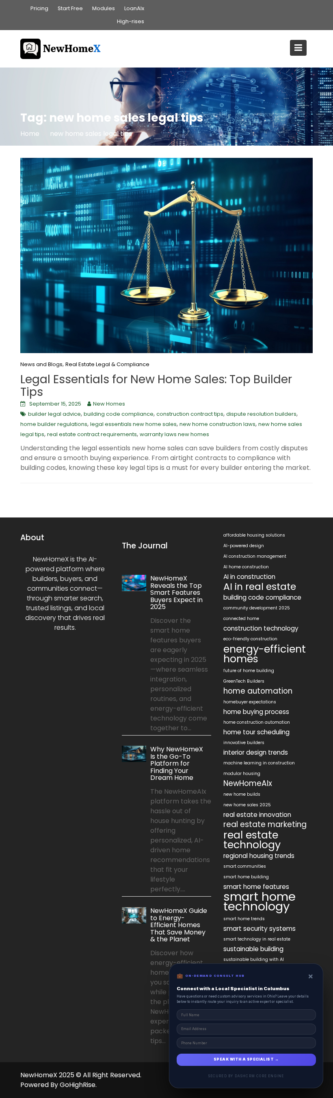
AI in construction (249, 576)
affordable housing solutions (254, 535)
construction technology (260, 628)
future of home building (248, 671)
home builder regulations (53, 424)
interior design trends (255, 752)
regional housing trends (258, 855)
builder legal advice (54, 414)
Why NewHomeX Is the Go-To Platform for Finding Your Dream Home (176, 763)
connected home (241, 619)
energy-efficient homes (264, 654)
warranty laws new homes (174, 434)
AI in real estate (259, 587)
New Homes (109, 404)
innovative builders (243, 743)
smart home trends (244, 919)
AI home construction (246, 567)
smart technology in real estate (256, 939)
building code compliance (119, 414)
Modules (103, 8)
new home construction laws (217, 424)
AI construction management (254, 556)
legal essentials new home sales (133, 424)
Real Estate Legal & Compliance (107, 364)
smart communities (244, 866)
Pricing (39, 8)
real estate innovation (257, 814)
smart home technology (259, 901)
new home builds (241, 794)
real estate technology (252, 839)
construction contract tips (189, 414)
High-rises (130, 21)
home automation (257, 691)
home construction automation (256, 722)
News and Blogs (41, 364)
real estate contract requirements (92, 434)
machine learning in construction (259, 763)
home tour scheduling (256, 732)
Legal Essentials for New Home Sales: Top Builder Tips (156, 385)
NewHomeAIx (247, 783)
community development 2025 (256, 608)
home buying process (256, 711)
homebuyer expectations (249, 702)
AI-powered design (243, 546)
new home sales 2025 (247, 805)
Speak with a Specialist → (246, 1059)
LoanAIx (134, 8)
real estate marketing (265, 825)
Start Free (70, 8)
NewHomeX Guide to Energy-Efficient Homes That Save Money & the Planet (178, 925)
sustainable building (253, 949)
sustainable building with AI (253, 959)
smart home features (256, 886)
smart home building (246, 877)
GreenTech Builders (243, 681)
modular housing (241, 774)
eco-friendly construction (250, 639)
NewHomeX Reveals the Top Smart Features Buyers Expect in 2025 (176, 592)
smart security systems (259, 928)
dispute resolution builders (261, 414)
